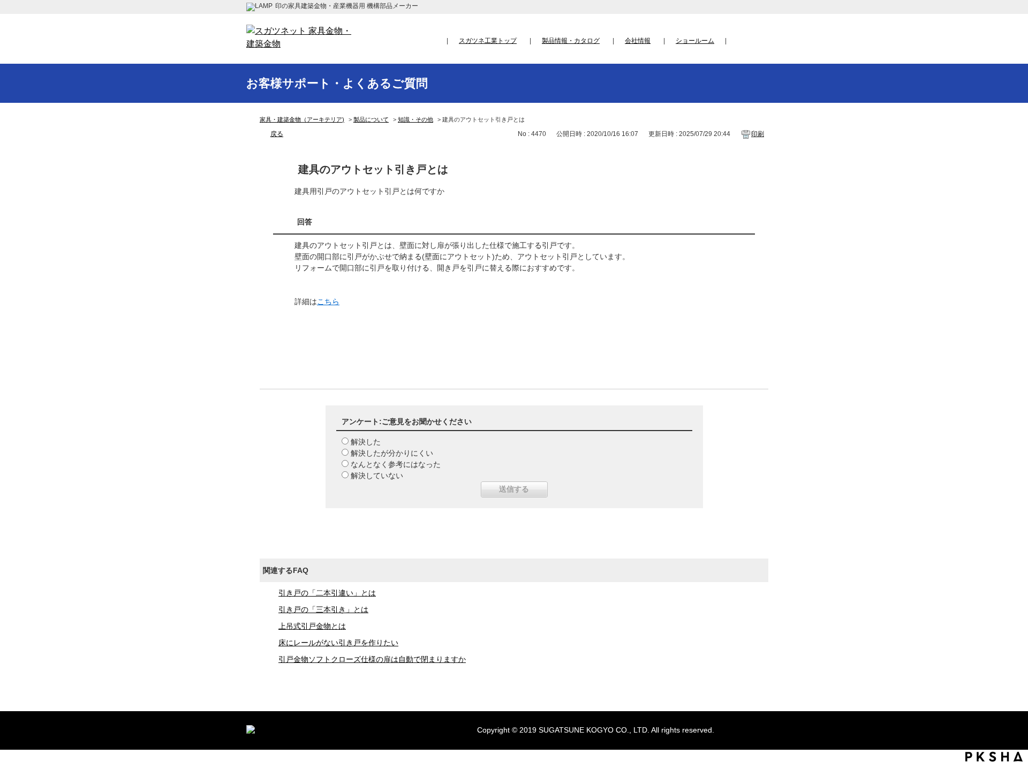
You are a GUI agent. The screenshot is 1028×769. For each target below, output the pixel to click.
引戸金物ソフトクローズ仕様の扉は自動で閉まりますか (372, 659)
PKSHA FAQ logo (994, 757)
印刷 (757, 134)
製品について (371, 119)
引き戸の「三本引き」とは (323, 609)
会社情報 (638, 40)
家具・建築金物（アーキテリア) (302, 119)
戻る (276, 134)
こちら (328, 301)
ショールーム (695, 40)
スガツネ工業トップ (488, 40)
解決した (366, 442)
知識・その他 (415, 119)
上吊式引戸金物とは (312, 626)
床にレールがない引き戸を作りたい (338, 642)
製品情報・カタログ (571, 40)
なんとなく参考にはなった (396, 464)
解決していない (377, 475)
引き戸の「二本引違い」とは (327, 593)
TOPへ (1009, 661)
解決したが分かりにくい (392, 453)
